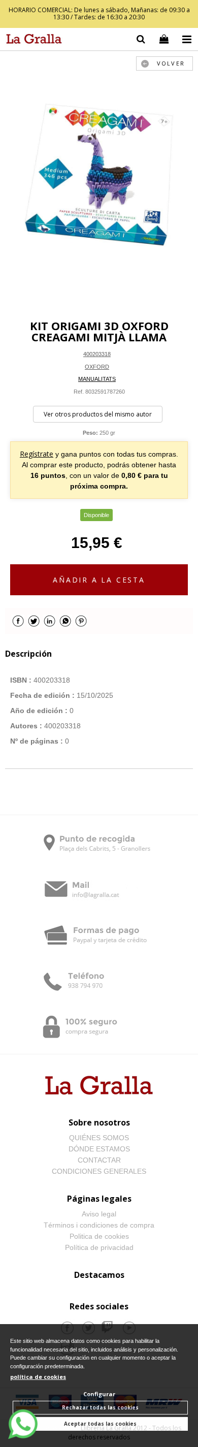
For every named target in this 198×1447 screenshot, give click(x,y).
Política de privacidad (99, 1247)
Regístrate (36, 454)
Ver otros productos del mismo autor (98, 414)
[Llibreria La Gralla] (31, 40)
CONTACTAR (99, 1160)
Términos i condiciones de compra (99, 1225)
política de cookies (38, 1376)
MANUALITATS (97, 379)
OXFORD (97, 367)
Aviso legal (99, 1214)
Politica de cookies (99, 1236)
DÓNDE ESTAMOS (99, 1149)
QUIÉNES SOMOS (99, 1138)
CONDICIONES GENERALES (99, 1171)
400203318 (97, 354)
